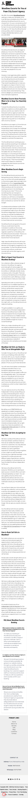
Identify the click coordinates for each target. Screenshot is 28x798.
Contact (14, 733)
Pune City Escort (8, 335)
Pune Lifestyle (13, 789)
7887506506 (16, 765)
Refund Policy (4, 792)
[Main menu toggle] (25, 3)
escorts (23, 333)
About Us (14, 723)
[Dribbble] (15, 779)
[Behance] (13, 779)
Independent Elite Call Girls (9, 427)
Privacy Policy (12, 792)
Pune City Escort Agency (18, 787)
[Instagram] (10, 779)
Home (14, 721)
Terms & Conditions (13, 794)
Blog (14, 729)
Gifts (14, 727)
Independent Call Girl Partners (10, 606)
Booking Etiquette (22, 789)
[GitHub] (17, 779)
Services (14, 725)
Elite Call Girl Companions (12, 526)
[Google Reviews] (19, 779)
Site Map (21, 794)
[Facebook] (8, 779)
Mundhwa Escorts (19, 15)
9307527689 (17, 769)
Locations (14, 731)
